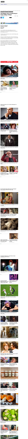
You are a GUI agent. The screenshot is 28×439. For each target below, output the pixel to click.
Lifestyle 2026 (6, 11)
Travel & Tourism (11, 11)
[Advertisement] (14, 7)
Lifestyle (2, 4)
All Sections (5, 4)
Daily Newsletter (2, 11)
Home (1, 10)
